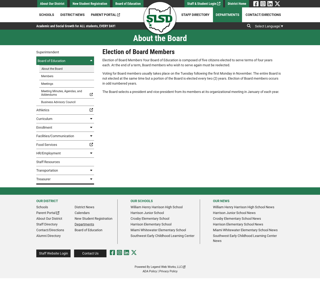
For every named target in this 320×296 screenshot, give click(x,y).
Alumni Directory (48, 236)
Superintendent (47, 52)
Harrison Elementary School (151, 224)
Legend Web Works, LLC (167, 267)
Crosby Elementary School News (237, 218)
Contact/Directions (263, 15)
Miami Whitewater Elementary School (158, 230)
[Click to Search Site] (250, 26)
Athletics (42, 110)
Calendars (82, 213)
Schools (46, 15)
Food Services (46, 145)
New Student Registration (90, 4)
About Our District (52, 4)
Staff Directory (195, 15)
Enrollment (44, 127)
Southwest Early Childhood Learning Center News (245, 238)
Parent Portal (104, 15)
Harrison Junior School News (234, 213)
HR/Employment (48, 153)
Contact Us (90, 253)
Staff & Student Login (202, 4)
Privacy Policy (168, 271)
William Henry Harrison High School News (243, 207)
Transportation (47, 170)
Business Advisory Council (58, 102)
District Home (237, 4)
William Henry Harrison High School (157, 207)
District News (72, 15)
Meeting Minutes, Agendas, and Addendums (61, 92)
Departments (227, 15)
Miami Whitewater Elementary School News (245, 230)
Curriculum (44, 119)
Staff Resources (48, 162)
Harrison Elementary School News (238, 224)
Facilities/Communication (55, 136)
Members (47, 76)
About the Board (52, 69)
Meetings (47, 84)
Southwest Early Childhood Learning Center (162, 236)
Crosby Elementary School (150, 218)
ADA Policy (150, 271)
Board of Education (128, 4)
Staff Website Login (53, 253)
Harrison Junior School (147, 213)
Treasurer (43, 179)
